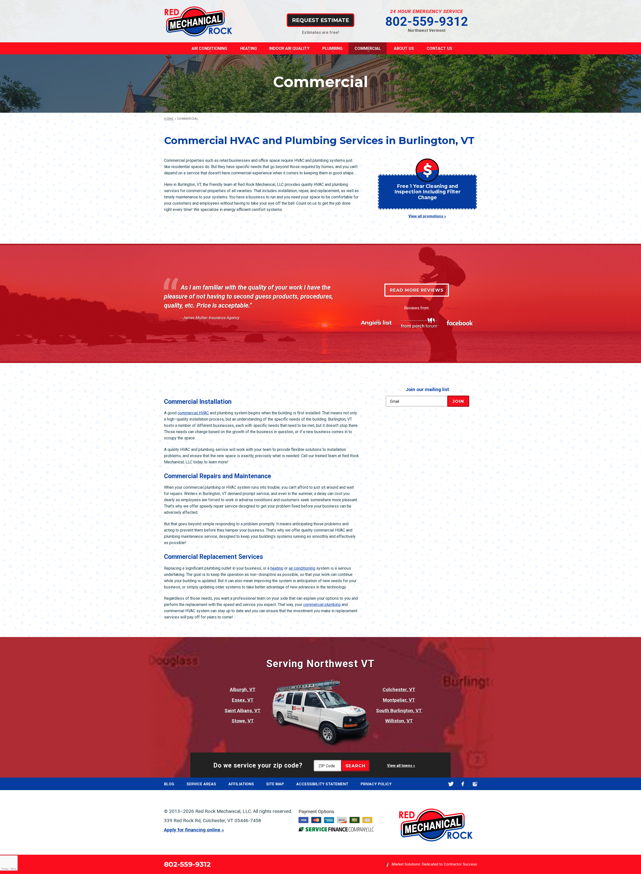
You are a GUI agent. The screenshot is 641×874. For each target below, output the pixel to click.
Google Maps (474, 784)
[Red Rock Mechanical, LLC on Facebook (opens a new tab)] (460, 323)
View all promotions (425, 216)
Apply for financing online (192, 830)
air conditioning (302, 568)
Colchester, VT (399, 689)
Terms (13, 869)
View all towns (399, 765)
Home (169, 118)
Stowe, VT (243, 721)
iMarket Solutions (406, 864)
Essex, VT (243, 700)
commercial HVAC (193, 413)
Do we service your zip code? (257, 765)
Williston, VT (399, 721)
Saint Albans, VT (243, 710)
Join (458, 401)
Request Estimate (320, 20)
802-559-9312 (426, 21)
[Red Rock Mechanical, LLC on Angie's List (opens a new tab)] (377, 323)
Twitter (450, 784)
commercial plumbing (322, 604)
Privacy (5, 869)
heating (276, 568)
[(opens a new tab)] (336, 830)
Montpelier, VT (399, 700)
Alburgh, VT (243, 689)
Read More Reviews (416, 290)
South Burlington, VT (399, 710)
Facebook (462, 784)
